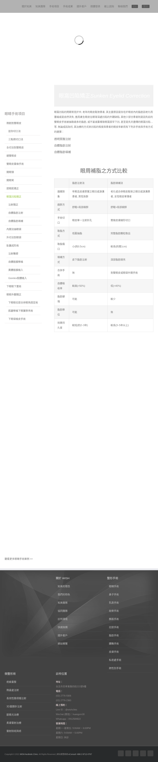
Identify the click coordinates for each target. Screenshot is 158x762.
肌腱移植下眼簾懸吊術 (20, 310)
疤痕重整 (11, 682)
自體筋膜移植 (15, 261)
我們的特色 (64, 594)
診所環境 (63, 619)
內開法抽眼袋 (13, 229)
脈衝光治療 (12, 714)
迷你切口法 (14, 131)
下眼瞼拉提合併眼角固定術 (23, 302)
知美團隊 (63, 602)
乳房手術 (114, 602)
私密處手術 (115, 660)
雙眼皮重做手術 (15, 164)
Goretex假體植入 (17, 278)
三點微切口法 (15, 139)
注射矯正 (13, 204)
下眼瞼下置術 (13, 286)
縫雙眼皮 (11, 155)
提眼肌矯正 (12, 188)
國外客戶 (63, 635)
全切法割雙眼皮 (15, 147)
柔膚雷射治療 (13, 723)
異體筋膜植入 (15, 270)
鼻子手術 (114, 594)
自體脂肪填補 (62, 152)
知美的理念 (64, 586)
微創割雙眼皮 (13, 123)
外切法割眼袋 (13, 237)
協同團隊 (63, 611)
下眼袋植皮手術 (17, 319)
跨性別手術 (115, 668)
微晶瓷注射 (12, 690)
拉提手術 (114, 627)
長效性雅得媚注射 (16, 698)
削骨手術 (114, 611)
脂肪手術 (114, 635)
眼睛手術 (114, 586)
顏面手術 (114, 619)
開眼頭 (10, 172)
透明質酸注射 (62, 139)
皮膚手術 (114, 652)
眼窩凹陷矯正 (13, 196)
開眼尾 (10, 180)
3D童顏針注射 (14, 706)
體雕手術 (114, 643)
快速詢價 (63, 627)
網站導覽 (63, 643)
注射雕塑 (13, 253)
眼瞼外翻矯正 (13, 294)
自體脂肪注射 (62, 145)
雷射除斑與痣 (13, 731)
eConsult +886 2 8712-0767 (80, 754)
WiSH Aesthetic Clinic (29, 754)
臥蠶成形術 (12, 245)
